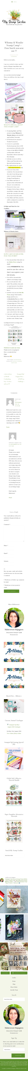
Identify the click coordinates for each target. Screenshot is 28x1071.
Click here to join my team (12, 347)
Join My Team (14, 990)
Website (6, 561)
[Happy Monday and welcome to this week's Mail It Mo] (14, 928)
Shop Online (17, 733)
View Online (10, 733)
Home (14, 981)
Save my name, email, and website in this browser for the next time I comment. (13, 573)
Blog (14, 984)
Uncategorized (17, 359)
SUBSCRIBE (18, 1055)
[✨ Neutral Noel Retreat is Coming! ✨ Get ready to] (14, 956)
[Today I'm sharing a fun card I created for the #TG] (14, 899)
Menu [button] (15, 1)
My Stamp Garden (14, 17)
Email (6, 553)
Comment (7, 524)
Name (6, 545)
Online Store (13, 262)
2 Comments (14, 56)
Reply (7, 427)
